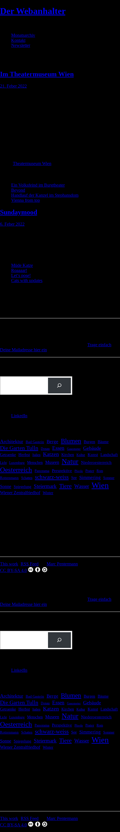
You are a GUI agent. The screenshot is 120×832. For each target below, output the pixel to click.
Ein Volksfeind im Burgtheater (38, 185)
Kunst (93, 454)
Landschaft (109, 455)
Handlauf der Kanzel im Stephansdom (44, 195)
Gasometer (74, 448)
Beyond (18, 190)
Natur (70, 461)
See (74, 477)
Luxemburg (17, 463)
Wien (100, 485)
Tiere (65, 485)
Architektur (11, 441)
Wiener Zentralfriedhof (20, 492)
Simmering (90, 477)
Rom (100, 471)
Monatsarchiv (23, 35)
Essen (58, 448)
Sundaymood (18, 212)
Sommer (108, 478)
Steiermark (45, 486)
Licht (3, 463)
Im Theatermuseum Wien (37, 74)
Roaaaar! (19, 270)
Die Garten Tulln (19, 448)
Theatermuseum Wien (32, 163)
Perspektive (62, 470)
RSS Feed (30, 563)
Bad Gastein (35, 442)
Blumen (71, 440)
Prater (89, 471)
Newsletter (20, 45)
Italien (36, 455)
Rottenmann (9, 478)
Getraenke (8, 454)
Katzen (51, 454)
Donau (45, 449)
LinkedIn (19, 415)
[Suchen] (59, 385)
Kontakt (18, 40)
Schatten (26, 478)
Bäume (103, 442)
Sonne (5, 486)
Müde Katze (22, 265)
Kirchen (67, 454)
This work (9, 563)
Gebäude (92, 448)
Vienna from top (25, 200)
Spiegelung (22, 486)
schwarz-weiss (52, 477)
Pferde (79, 471)
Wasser (81, 486)
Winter (48, 493)
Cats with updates (26, 280)
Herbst (24, 454)
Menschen (35, 462)
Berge (52, 441)
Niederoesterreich (96, 462)
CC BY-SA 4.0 (13, 570)
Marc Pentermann (62, 563)
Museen (52, 462)
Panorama (42, 471)
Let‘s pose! (21, 275)
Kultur (80, 455)
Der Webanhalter (32, 11)
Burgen (89, 442)
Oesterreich (16, 469)
